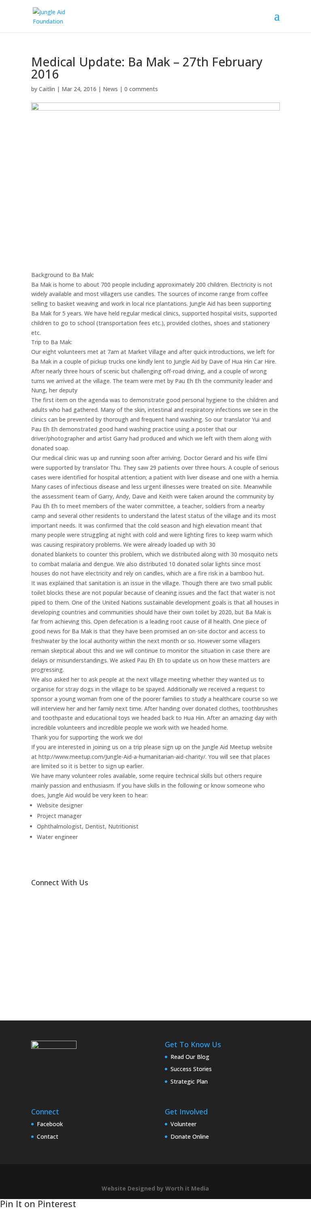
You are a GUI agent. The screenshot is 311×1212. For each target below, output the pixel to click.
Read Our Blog (189, 1057)
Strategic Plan (189, 1081)
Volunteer (183, 1124)
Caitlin (47, 89)
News (110, 89)
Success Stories (191, 1069)
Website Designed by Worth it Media (155, 1188)
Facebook (50, 1124)
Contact (47, 1136)
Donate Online (189, 1136)
